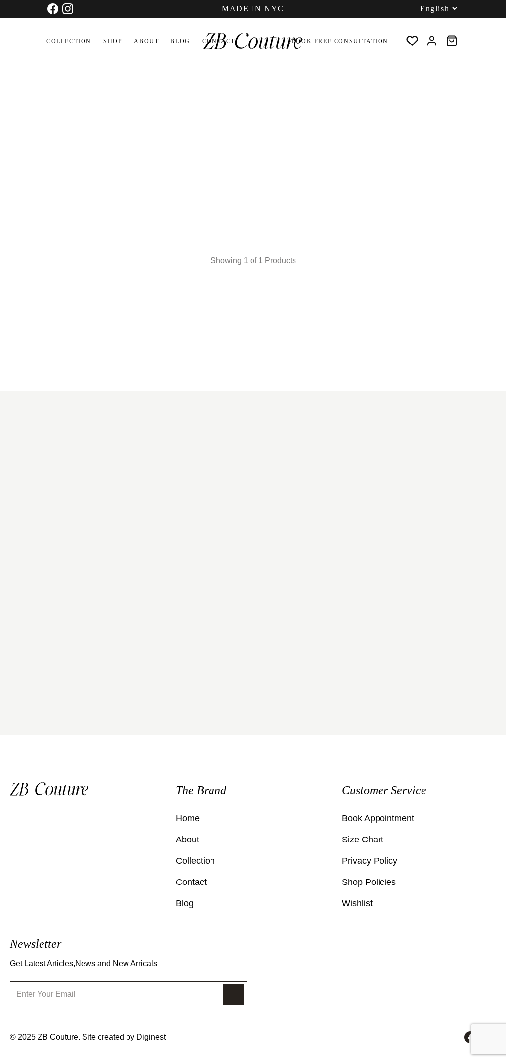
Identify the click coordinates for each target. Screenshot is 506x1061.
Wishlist (357, 903)
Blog (180, 41)
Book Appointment (378, 818)
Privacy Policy (369, 861)
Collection (68, 41)
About (146, 41)
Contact (191, 882)
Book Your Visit (78, 682)
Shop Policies (369, 882)
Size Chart (362, 839)
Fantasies (44, 210)
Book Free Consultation (340, 41)
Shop (112, 41)
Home (17, 86)
